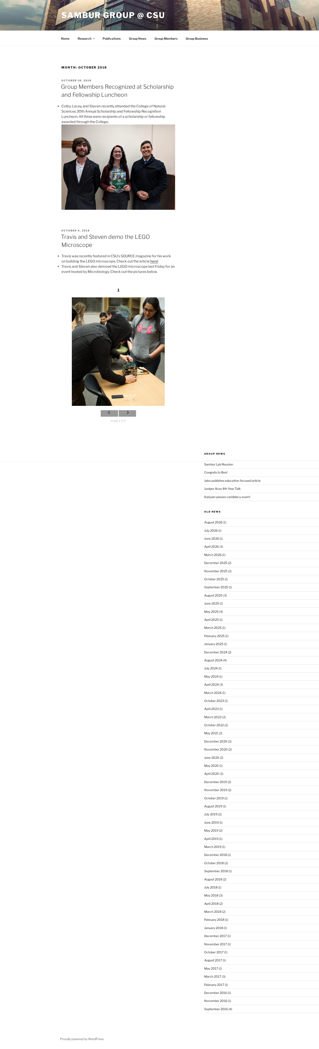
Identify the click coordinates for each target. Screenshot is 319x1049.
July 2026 (211, 530)
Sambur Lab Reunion (218, 464)
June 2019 (211, 822)
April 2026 (211, 546)
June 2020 (211, 757)
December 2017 (215, 936)
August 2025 (213, 595)
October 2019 (214, 798)
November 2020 (216, 749)
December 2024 (215, 652)
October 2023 (214, 701)
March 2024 (213, 693)
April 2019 (211, 839)
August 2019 (213, 806)
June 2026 (211, 538)
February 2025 (214, 636)
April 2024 (211, 684)
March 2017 (212, 976)
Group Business (197, 38)
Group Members (166, 38)
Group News (137, 38)
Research (84, 38)
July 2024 (211, 668)
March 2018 (212, 911)
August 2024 (213, 660)
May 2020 (211, 765)
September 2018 (216, 871)
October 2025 (214, 579)
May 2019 (211, 830)
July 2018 (210, 887)
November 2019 (215, 790)
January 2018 (213, 928)
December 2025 (215, 563)
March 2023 (213, 717)
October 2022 (214, 725)
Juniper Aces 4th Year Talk (222, 488)
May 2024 (211, 676)
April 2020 (211, 773)
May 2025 (211, 611)
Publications (112, 38)
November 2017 (215, 944)
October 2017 (214, 952)
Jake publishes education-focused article (232, 480)
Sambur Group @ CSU (113, 15)
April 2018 (211, 903)
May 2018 (211, 895)
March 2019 (212, 847)
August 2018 (213, 879)
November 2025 (215, 571)
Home (65, 38)
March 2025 (213, 627)
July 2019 (210, 814)
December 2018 (215, 855)
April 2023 (211, 709)
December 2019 (215, 782)
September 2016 (216, 1009)
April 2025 (211, 619)
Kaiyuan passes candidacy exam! (227, 497)
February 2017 (214, 985)
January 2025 (213, 644)
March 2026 (213, 555)
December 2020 (215, 741)
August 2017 (213, 960)
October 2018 (214, 863)
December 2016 (215, 993)
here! (154, 261)
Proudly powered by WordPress (82, 1039)
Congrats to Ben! (215, 472)
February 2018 (214, 919)
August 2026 (213, 522)
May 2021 (211, 733)
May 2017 (211, 968)
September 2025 (216, 587)
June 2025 (211, 603)
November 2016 (215, 1001)
